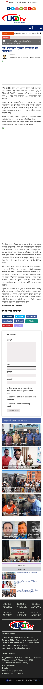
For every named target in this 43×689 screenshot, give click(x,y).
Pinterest (8, 326)
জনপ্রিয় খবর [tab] (21, 569)
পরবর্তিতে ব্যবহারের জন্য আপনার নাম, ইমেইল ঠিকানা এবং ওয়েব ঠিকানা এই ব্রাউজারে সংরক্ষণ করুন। (20, 390)
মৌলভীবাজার (29, 41)
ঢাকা (19, 41)
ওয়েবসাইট (9, 379)
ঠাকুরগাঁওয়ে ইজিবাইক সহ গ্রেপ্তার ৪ (16, 443)
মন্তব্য (9, 340)
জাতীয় (15, 41)
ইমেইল (9, 372)
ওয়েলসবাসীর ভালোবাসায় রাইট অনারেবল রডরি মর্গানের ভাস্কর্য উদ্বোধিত (19, 489)
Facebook (8, 316)
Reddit (20, 321)
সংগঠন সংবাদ (6, 43)
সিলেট (18, 43)
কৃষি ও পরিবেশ (9, 41)
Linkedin (8, 321)
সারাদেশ (13, 43)
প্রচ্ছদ (7, 37)
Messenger (31, 316)
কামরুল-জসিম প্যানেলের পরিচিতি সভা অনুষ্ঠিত (22, 33)
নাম (8, 364)
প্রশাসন (23, 41)
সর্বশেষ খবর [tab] (21, 566)
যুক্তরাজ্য (36, 41)
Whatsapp (32, 321)
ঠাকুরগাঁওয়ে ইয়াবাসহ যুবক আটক (14, 513)
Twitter (20, 316)
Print (19, 326)
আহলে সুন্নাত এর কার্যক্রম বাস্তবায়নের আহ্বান (20, 560)
